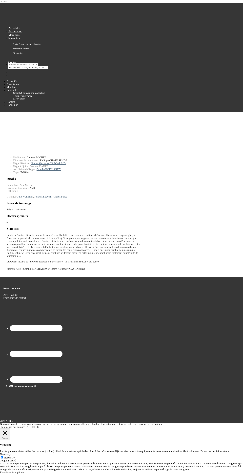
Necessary (9, 457)
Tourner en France (21, 49)
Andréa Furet (60, 196)
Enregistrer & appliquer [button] (12, 472)
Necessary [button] (5, 454)
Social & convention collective (27, 44)
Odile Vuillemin (25, 196)
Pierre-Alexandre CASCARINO (48, 163)
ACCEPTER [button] (33, 427)
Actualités (12, 81)
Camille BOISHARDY (49, 169)
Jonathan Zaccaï (43, 196)
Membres (11, 87)
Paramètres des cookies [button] (13, 427)
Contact (13, 62)
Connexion (12, 104)
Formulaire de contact (14, 297)
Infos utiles (14, 38)
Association (13, 84)
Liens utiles (18, 53)
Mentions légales (22, 421)
